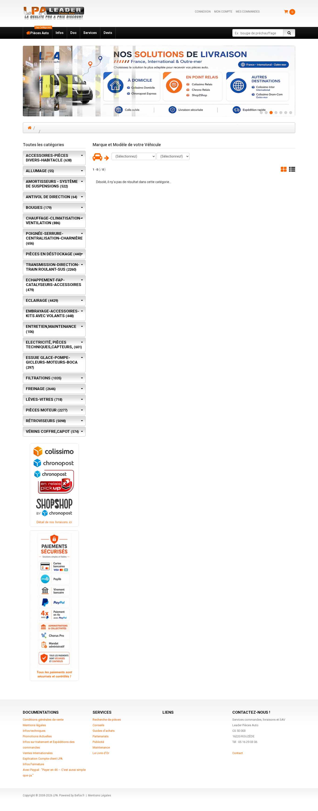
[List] (292, 169)
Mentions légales (34, 725)
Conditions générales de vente (43, 719)
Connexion (203, 11)
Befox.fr (79, 795)
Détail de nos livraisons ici (54, 522)
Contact (237, 753)
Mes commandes (248, 11)
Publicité (98, 742)
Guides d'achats (104, 730)
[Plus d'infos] (159, 81)
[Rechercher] (289, 32)
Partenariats (100, 736)
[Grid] (284, 169)
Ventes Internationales (38, 753)
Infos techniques (34, 730)
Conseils (98, 725)
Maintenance (101, 747)
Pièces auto (40, 31)
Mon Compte (223, 11)
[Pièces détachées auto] (54, 13)
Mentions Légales (99, 795)
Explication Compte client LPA (43, 758)
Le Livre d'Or (101, 753)
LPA (55, 795)
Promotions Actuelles (37, 736)
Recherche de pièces (107, 719)
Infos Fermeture (33, 764)
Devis (108, 33)
